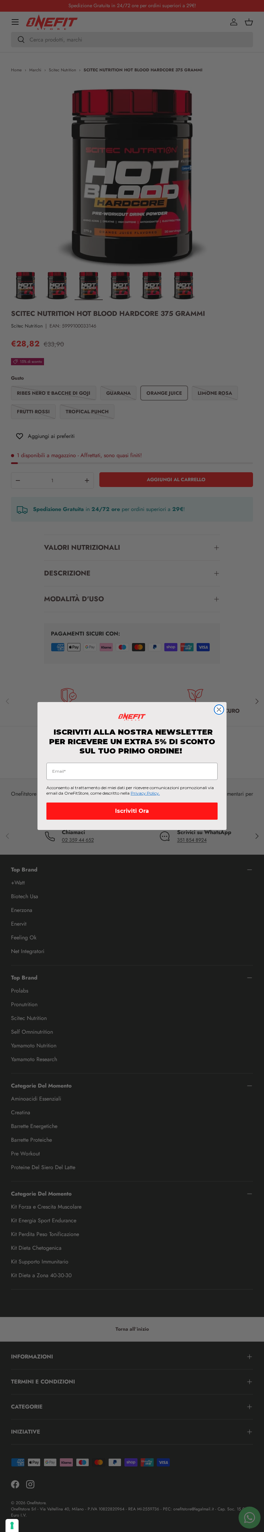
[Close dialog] (219, 709)
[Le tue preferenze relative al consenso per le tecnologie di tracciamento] (12, 1525)
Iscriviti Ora (132, 811)
